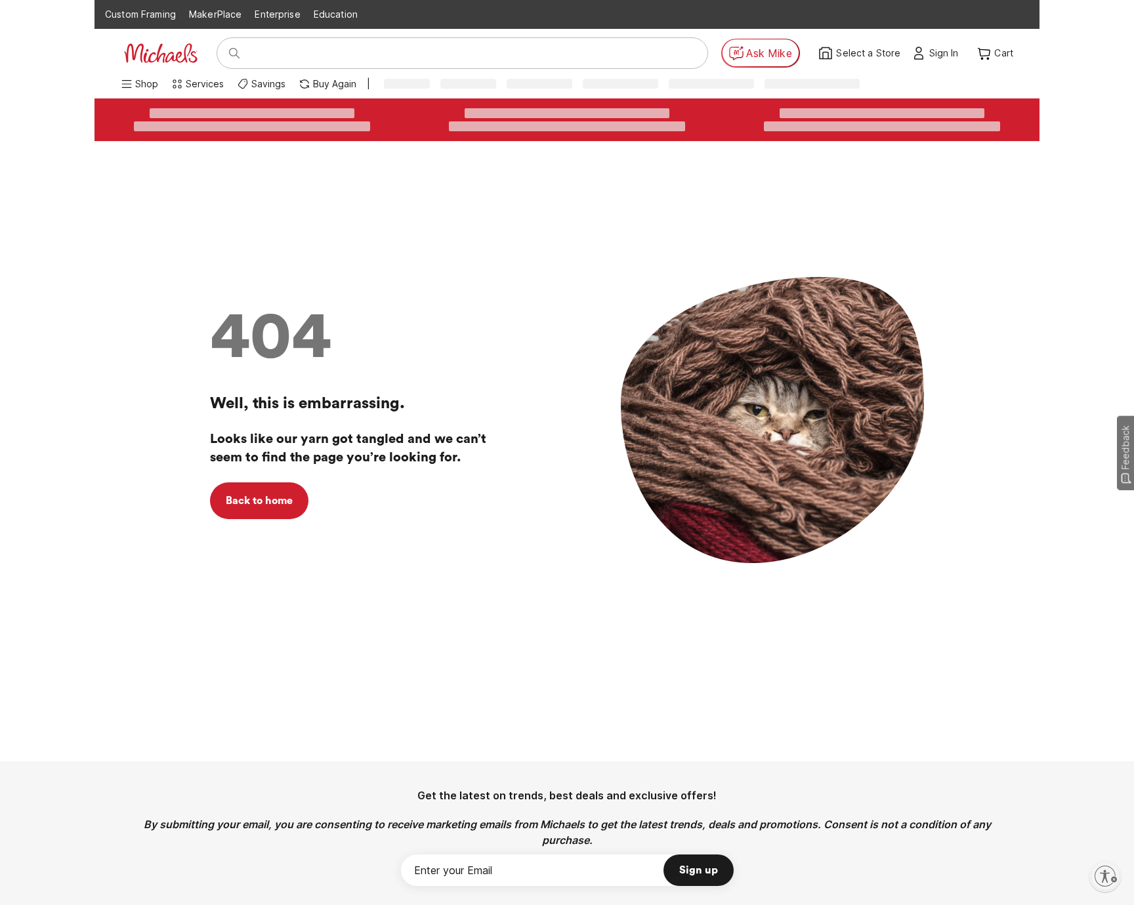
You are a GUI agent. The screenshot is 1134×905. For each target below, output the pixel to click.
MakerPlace (215, 14)
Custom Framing (140, 14)
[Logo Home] (161, 53)
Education (336, 14)
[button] (947, 53)
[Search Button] (234, 53)
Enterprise (277, 14)
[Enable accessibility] (1105, 876)
